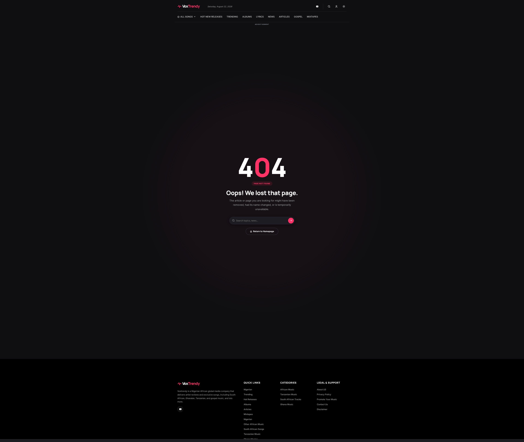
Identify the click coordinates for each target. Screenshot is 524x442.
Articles (247, 409)
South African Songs (254, 429)
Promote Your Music (327, 399)
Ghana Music (286, 404)
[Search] (329, 6)
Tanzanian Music (252, 434)
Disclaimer (322, 409)
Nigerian (248, 389)
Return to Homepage (263, 231)
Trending (248, 394)
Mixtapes (248, 414)
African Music (287, 389)
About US (321, 389)
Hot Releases (250, 399)
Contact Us (322, 404)
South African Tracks (290, 399)
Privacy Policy (324, 394)
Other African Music (254, 424)
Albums (247, 404)
